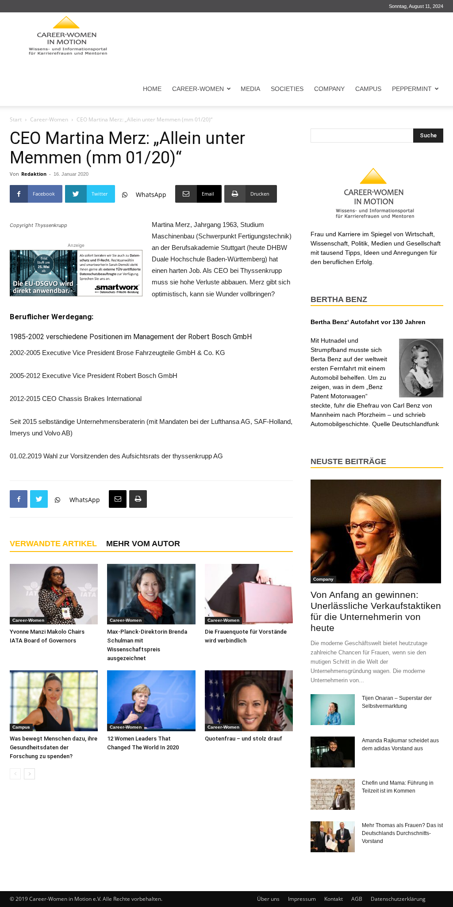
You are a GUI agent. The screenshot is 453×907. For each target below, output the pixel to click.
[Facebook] (18, 499)
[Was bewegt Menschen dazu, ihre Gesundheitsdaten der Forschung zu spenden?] (54, 700)
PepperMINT (412, 88)
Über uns (268, 899)
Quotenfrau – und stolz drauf (243, 738)
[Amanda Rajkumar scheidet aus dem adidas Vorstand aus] (333, 752)
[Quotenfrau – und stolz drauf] (249, 700)
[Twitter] (39, 499)
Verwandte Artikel (53, 543)
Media (250, 88)
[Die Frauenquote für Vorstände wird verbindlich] (249, 594)
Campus (368, 88)
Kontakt (333, 899)
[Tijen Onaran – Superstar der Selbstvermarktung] (333, 709)
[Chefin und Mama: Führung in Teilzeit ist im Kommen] (333, 794)
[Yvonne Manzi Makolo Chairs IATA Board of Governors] (54, 594)
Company (329, 88)
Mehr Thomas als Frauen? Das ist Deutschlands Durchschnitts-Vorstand (402, 833)
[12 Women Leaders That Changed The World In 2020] (151, 700)
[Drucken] (138, 499)
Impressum (302, 899)
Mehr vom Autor (143, 543)
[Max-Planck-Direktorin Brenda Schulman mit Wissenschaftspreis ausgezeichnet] (151, 594)
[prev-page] (15, 773)
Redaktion (33, 173)
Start (16, 119)
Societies (287, 88)
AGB (356, 899)
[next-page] (29, 773)
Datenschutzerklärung (398, 899)
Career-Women (198, 88)
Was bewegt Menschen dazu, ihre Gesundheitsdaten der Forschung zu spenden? (53, 747)
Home (152, 88)
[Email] (118, 499)
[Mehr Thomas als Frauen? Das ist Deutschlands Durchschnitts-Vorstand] (333, 836)
